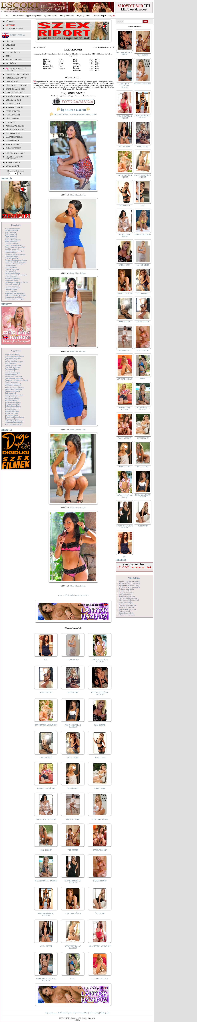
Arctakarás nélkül (15, 126)
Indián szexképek (11, 277)
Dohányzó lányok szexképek (15, 254)
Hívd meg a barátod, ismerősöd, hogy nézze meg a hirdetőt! (75, 114)
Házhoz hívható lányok (17, 74)
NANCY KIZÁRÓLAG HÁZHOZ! (73, 947)
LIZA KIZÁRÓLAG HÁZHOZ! (100, 946)
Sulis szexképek (10, 393)
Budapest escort (13, 148)
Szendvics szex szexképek (14, 395)
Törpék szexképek (11, 413)
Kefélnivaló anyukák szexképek (16, 282)
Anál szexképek (10, 232)
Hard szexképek (10, 271)
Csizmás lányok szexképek (14, 251)
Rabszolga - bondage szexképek (16, 380)
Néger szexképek (11, 360)
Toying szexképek (11, 415)
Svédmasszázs (12, 141)
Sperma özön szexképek (13, 389)
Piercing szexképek (12, 369)
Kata (46, 660)
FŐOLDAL (10, 21)
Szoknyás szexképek (12, 398)
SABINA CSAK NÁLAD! (46, 788)
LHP (6, 15)
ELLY (143, 205)
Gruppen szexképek (12, 269)
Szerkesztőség (94, 1013)
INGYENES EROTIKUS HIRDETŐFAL (14, 158)
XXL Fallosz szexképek (13, 424)
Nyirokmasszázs (13, 144)
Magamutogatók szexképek (14, 293)
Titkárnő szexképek (12, 411)
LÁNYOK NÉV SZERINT (15, 153)
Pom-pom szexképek (12, 373)
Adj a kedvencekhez (80, 1013)
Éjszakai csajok (13, 133)
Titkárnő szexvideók (126, 613)
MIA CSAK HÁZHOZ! (143, 234)
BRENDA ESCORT (73, 819)
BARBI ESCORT (100, 788)
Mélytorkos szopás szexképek (15, 295)
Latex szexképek (11, 289)
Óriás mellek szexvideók (127, 606)
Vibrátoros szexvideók (127, 615)
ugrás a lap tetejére (81, 595)
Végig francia (12, 118)
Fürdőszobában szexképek (14, 264)
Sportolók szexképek (12, 391)
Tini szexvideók (124, 611)
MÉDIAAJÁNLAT (12, 166)
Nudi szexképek (10, 363)
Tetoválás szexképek (12, 408)
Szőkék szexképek (11, 397)
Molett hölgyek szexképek (14, 356)
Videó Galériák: (134, 578)
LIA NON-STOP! (73, 660)
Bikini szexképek (11, 238)
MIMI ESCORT (72, 788)
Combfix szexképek (12, 249)
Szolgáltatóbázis (67, 15)
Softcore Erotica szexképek (14, 387)
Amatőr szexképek (11, 230)
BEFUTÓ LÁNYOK (13, 52)
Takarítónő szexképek (12, 402)
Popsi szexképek (11, 374)
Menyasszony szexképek (13, 297)
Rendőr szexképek (11, 382)
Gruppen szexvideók (126, 593)
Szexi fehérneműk (14, 107)
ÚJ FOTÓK (10, 49)
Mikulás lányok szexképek (14, 299)
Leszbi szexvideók (125, 602)
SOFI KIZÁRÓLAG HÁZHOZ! (46, 725)
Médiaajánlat (104, 1013)
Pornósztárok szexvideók (128, 609)
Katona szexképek (11, 280)
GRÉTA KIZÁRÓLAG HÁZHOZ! (100, 661)
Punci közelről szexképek (14, 378)
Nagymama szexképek (13, 358)
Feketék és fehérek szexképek (15, 262)
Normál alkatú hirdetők (18, 96)
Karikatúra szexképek (12, 278)
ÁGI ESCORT (100, 913)
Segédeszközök (13, 104)
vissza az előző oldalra (66, 595)
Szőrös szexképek (11, 400)
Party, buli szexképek (12, 367)
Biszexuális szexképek (13, 240)
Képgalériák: (16, 225)
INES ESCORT (73, 692)
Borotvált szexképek (12, 243)
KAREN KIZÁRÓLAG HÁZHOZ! (46, 914)
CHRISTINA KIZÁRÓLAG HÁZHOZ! (46, 980)
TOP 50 (8, 56)
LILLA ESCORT (73, 758)
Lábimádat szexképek (12, 288)
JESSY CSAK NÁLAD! (99, 819)
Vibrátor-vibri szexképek (14, 422)
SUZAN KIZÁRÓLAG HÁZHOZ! (73, 882)
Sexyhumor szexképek (13, 386)
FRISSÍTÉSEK (11, 63)
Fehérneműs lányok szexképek (16, 260)
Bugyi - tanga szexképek (13, 245)
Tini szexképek (10, 410)
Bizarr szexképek (11, 241)
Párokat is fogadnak (16, 130)
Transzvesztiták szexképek (14, 417)
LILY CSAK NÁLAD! (100, 979)
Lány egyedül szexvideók (128, 598)
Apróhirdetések (50, 15)
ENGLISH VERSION (17, 35)
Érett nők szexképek (12, 258)
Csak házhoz (12, 82)
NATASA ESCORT (100, 881)
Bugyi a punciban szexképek (15, 247)
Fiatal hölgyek (13, 115)
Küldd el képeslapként (78, 195)
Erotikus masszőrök (15, 89)
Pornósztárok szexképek (13, 376)
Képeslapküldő (83, 15)
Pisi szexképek (10, 371)
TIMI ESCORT (73, 850)
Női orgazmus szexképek (14, 362)
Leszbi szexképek (11, 291)
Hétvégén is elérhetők (17, 85)
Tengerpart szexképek (12, 404)
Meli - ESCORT (46, 850)
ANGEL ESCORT (46, 692)
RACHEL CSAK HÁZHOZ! (46, 819)
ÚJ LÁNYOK (10, 45)
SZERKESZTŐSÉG (13, 162)
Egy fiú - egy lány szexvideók (129, 582)
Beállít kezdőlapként (65, 1013)
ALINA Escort (100, 758)
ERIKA (73, 979)
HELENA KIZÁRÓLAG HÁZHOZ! (100, 693)
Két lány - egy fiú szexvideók (129, 587)
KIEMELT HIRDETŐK (14, 60)
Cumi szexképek (11, 253)
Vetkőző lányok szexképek (14, 421)
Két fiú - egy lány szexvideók (129, 583)
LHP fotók (10, 122)
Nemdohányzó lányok (16, 78)
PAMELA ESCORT (100, 850)
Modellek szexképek (12, 354)
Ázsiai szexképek (11, 236)
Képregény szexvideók (127, 596)
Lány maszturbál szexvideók (129, 600)
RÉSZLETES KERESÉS (14, 29)
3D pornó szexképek (12, 229)
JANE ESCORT (45, 758)
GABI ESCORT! (100, 725)
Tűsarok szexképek (12, 419)
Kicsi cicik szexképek (12, 284)
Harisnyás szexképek (12, 273)
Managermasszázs (14, 137)
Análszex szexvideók (126, 589)
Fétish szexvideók (125, 591)
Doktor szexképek (11, 256)
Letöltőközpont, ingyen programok (26, 15)
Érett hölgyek (13, 111)
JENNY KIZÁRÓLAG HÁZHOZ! (73, 726)
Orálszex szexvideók (126, 604)
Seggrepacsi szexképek (13, 384)
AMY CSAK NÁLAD (73, 913)
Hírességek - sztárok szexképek (16, 275)
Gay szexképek (10, 265)
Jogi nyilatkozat (50, 1013)
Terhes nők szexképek (13, 406)
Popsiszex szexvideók (126, 607)
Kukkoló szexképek (12, 286)
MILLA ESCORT (46, 946)
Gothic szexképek (11, 267)
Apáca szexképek (11, 234)
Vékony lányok (13, 100)
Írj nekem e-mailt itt (73, 109)
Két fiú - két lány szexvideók (129, 585)
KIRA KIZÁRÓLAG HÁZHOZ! (46, 881)
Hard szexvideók (125, 594)
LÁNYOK (9, 41)
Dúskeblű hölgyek (15, 93)
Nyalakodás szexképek (13, 365)
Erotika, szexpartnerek (101, 15)
